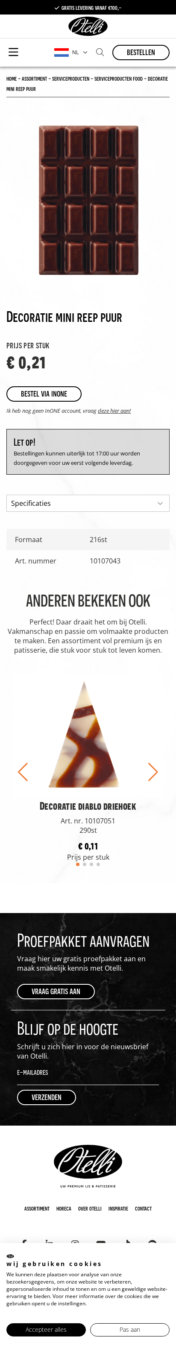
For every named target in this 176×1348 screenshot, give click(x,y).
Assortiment (37, 1208)
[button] (23, 772)
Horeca (63, 1208)
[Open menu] (13, 52)
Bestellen (141, 52)
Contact (143, 1208)
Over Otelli (90, 1208)
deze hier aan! (114, 410)
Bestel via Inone (44, 393)
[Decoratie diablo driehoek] (88, 734)
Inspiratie (118, 1208)
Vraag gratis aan (56, 991)
